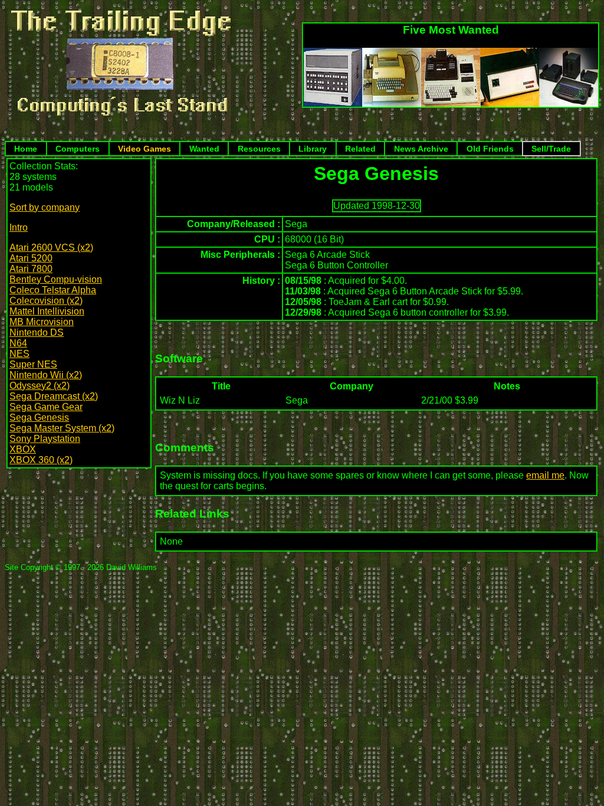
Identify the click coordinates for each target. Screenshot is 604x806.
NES (19, 354)
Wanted (204, 148)
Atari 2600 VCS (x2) (51, 248)
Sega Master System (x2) (61, 428)
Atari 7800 (30, 269)
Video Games (144, 148)
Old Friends (490, 148)
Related (360, 148)
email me (545, 475)
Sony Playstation (44, 439)
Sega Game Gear (46, 407)
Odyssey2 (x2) (39, 386)
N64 (18, 343)
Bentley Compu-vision (55, 279)
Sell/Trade (551, 148)
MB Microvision (41, 322)
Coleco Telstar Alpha (52, 290)
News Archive (421, 148)
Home (25, 148)
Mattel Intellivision (46, 311)
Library (312, 148)
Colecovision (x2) (46, 301)
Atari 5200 (30, 258)
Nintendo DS (36, 332)
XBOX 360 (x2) (41, 460)
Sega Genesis (39, 417)
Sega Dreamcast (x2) (53, 396)
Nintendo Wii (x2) (45, 375)
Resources (259, 148)
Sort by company (44, 207)
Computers (77, 148)
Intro (18, 227)
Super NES (33, 364)
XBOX (22, 449)
